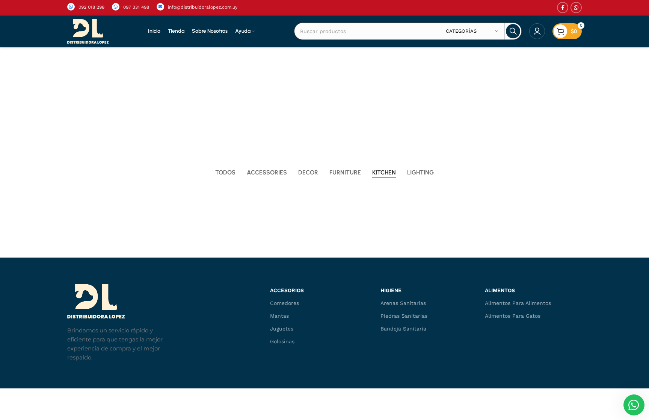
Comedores (284, 303)
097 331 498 (136, 7)
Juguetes (281, 329)
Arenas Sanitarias (403, 303)
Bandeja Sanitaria (403, 329)
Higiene (390, 290)
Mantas (279, 316)
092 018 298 (91, 7)
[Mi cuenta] (537, 31)
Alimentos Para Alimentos (518, 303)
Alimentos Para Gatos (512, 316)
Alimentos (500, 290)
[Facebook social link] (562, 7)
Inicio (310, 107)
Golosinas (282, 341)
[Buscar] (513, 31)
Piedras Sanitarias (403, 316)
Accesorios (287, 290)
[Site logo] (88, 30)
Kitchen (336, 107)
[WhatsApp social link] (576, 7)
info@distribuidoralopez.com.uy (202, 7)
